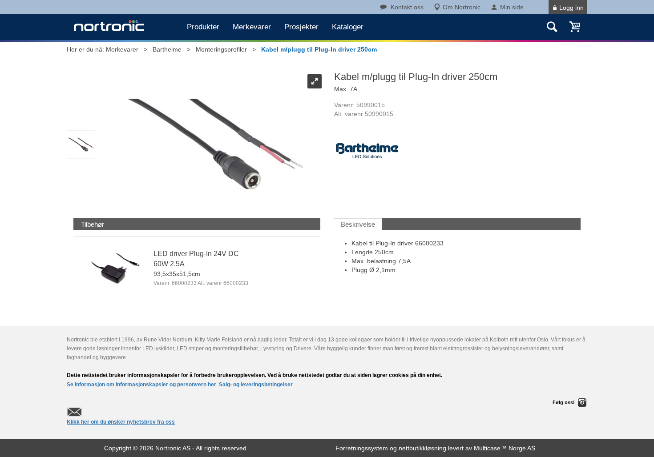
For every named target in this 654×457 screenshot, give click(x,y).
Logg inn (571, 7)
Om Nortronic (461, 7)
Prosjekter (301, 27)
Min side (512, 7)
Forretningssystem (361, 448)
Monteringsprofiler (221, 49)
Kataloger (347, 27)
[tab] (92, 224)
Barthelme (167, 49)
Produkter (203, 27)
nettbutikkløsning (422, 448)
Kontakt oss (407, 7)
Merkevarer (252, 27)
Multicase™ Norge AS (504, 448)
